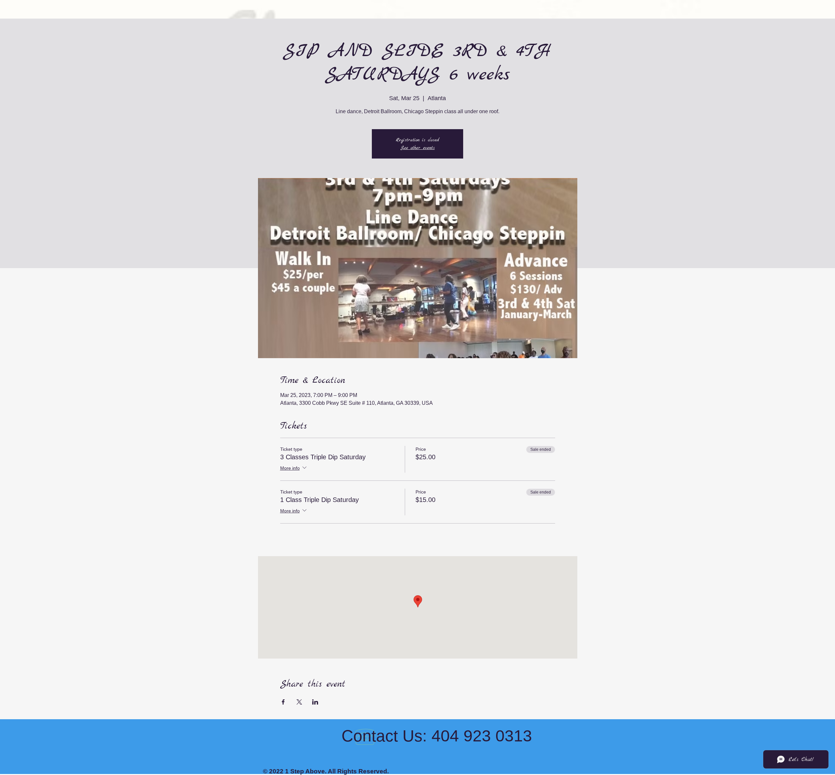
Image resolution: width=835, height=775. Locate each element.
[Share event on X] (299, 702)
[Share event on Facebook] (283, 702)
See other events (418, 147)
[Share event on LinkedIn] (315, 702)
